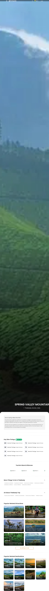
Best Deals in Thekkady (8, 484)
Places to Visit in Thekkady (9, 495)
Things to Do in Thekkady (30, 495)
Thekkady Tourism (39, 495)
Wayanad (29, 577)
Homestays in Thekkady (8, 482)
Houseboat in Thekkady (18, 482)
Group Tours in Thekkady (28, 482)
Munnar (7, 577)
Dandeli (18, 588)
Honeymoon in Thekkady (39, 482)
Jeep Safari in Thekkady (26, 484)
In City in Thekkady (17, 484)
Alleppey (18, 566)
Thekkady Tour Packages (19, 495)
